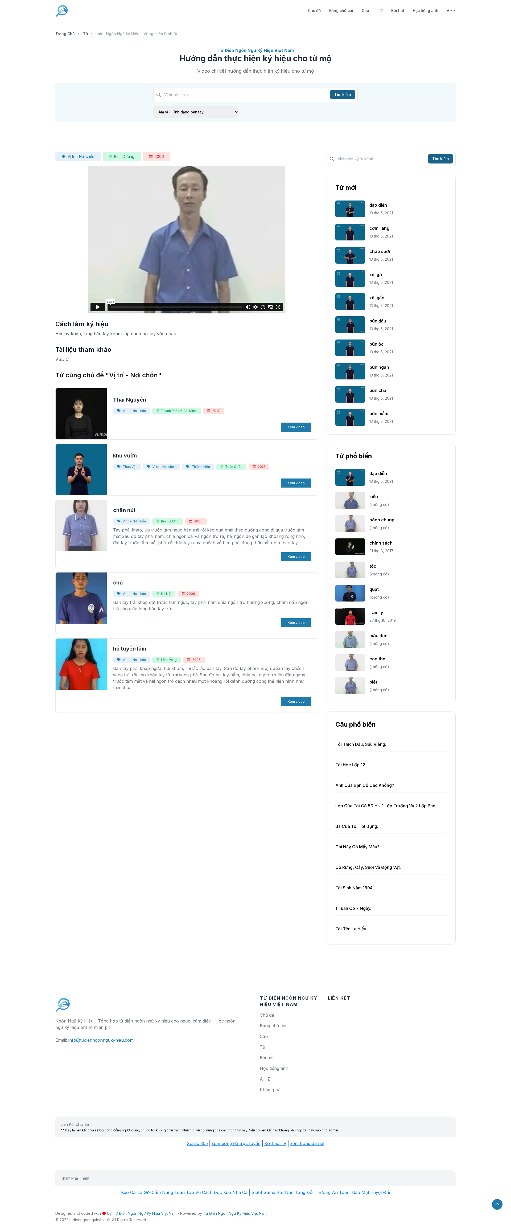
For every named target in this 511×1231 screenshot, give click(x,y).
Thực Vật (130, 467)
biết (373, 682)
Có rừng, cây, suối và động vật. (368, 867)
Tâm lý (376, 612)
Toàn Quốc (233, 467)
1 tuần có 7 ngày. (353, 908)
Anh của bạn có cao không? (364, 785)
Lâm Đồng (169, 660)
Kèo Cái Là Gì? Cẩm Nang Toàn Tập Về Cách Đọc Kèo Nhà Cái (184, 1192)
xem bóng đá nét (307, 1143)
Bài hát (397, 10)
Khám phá (270, 1089)
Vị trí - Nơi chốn (81, 156)
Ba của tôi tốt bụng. (356, 826)
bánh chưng (381, 519)
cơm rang (379, 228)
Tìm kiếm (342, 94)
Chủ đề (314, 10)
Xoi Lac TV (275, 1143)
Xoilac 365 (197, 1143)
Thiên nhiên (201, 467)
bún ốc (376, 344)
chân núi (124, 510)
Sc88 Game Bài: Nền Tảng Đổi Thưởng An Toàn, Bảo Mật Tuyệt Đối (321, 1192)
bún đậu (377, 321)
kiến (373, 496)
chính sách (381, 543)
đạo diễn (378, 205)
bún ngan (379, 367)
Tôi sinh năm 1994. (354, 887)
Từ (380, 10)
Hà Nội (166, 594)
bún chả (377, 390)
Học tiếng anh (425, 10)
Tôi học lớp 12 (350, 764)
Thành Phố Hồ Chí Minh (179, 411)
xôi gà (375, 274)
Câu (365, 10)
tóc (372, 566)
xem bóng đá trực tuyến (236, 1143)
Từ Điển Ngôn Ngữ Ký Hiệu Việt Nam (144, 1213)
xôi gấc (376, 297)
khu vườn (125, 455)
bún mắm (378, 413)
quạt (374, 589)
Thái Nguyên (129, 399)
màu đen (378, 635)
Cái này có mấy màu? (357, 846)
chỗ (118, 582)
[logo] (62, 1002)
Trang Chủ (65, 33)
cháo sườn (380, 251)
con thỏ (377, 658)
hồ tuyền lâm (129, 648)
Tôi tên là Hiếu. (351, 928)
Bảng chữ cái (341, 10)
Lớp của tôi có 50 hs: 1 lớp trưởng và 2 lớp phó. (385, 805)
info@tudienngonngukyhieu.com (101, 1040)
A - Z (451, 10)
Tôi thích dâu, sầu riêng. (360, 744)
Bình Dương (124, 156)
